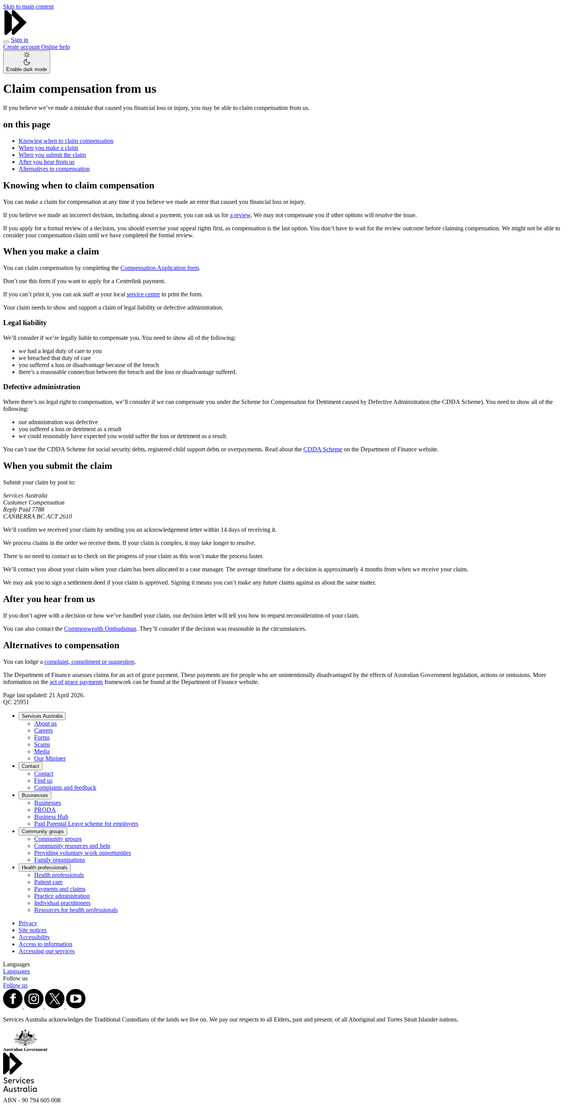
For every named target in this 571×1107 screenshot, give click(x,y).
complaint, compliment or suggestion (89, 661)
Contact (30, 766)
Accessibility (34, 937)
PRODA (45, 809)
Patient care (48, 882)
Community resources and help (72, 845)
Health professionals (45, 867)
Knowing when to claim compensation (66, 141)
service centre (143, 294)
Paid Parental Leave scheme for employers (86, 823)
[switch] (26, 61)
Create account (22, 47)
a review (240, 215)
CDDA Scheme (322, 449)
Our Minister (50, 758)
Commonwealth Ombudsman (100, 628)
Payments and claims (59, 889)
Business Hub (51, 816)
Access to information (45, 944)
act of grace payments (76, 682)
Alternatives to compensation (54, 168)
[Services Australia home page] (15, 33)
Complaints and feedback (65, 787)
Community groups (43, 831)
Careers (43, 730)
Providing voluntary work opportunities (82, 852)
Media (42, 751)
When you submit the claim (52, 154)
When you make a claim (48, 147)
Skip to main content (28, 6)
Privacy (28, 923)
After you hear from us (47, 161)
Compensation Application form (159, 268)
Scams (42, 744)
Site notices (33, 930)
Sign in (19, 40)
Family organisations (59, 859)
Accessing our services (47, 951)
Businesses (35, 795)
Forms (42, 737)
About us (45, 723)
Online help (55, 47)
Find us (43, 780)
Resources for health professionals (76, 910)
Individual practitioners (62, 903)
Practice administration (62, 896)
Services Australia (42, 716)
